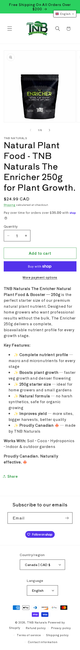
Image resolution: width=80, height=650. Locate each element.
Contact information (42, 642)
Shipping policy (57, 635)
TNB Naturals (37, 622)
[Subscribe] (67, 518)
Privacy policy (61, 628)
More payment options (40, 277)
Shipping (9, 205)
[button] (9, 28)
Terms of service (29, 635)
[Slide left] (30, 130)
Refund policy (36, 628)
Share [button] (12, 476)
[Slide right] (49, 130)
